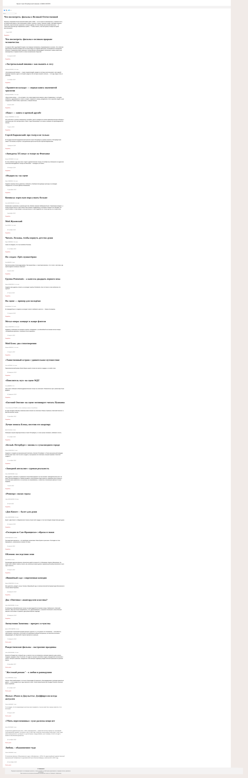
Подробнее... (7, 35)
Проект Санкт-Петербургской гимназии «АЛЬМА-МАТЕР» (34, 3)
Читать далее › (8, 642)
